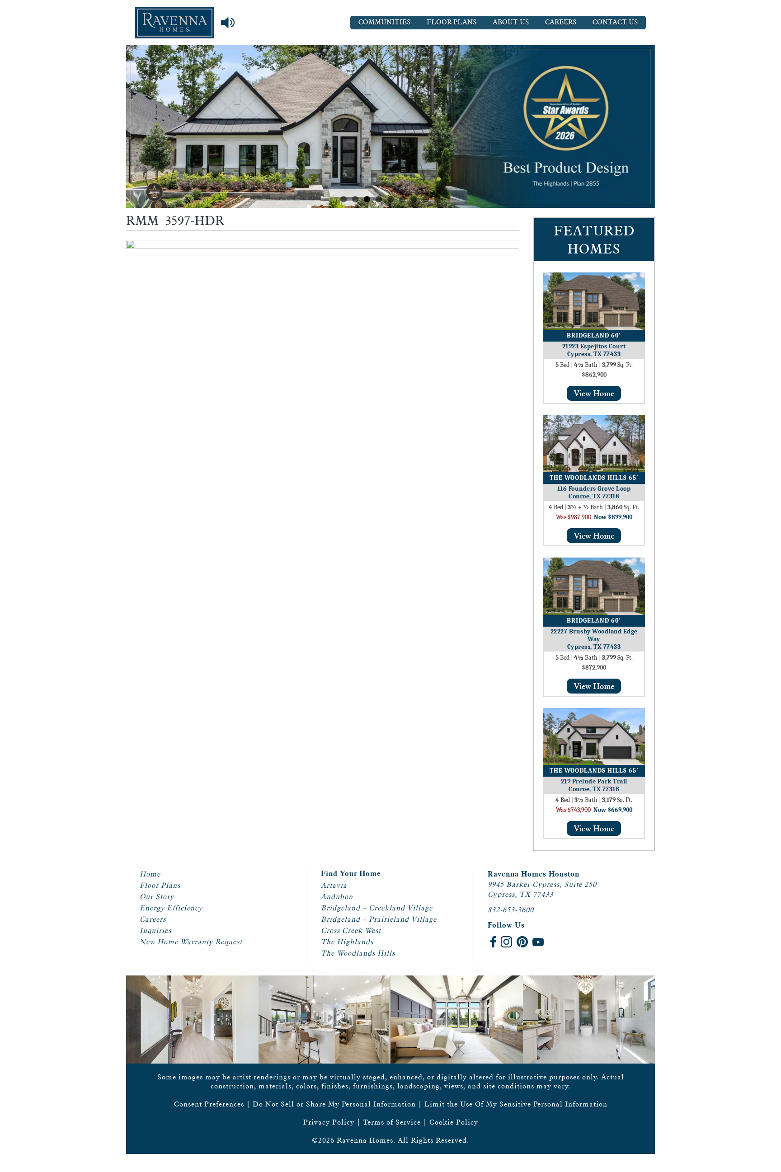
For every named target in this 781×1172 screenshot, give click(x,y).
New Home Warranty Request (191, 942)
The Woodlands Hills (358, 953)
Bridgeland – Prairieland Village (379, 919)
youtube (538, 941)
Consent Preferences (209, 1104)
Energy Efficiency (171, 908)
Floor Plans (451, 22)
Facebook (493, 941)
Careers (560, 22)
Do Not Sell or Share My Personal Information (334, 1104)
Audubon (337, 896)
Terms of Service (392, 1122)
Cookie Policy (453, 1122)
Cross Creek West (351, 930)
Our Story (157, 896)
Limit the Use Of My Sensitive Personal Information (515, 1104)
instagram (506, 941)
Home (150, 874)
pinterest (522, 941)
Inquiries (155, 930)
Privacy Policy (328, 1122)
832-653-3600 (511, 909)
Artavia (334, 885)
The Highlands (347, 942)
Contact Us (615, 22)
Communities (384, 22)
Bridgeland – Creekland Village (377, 908)
